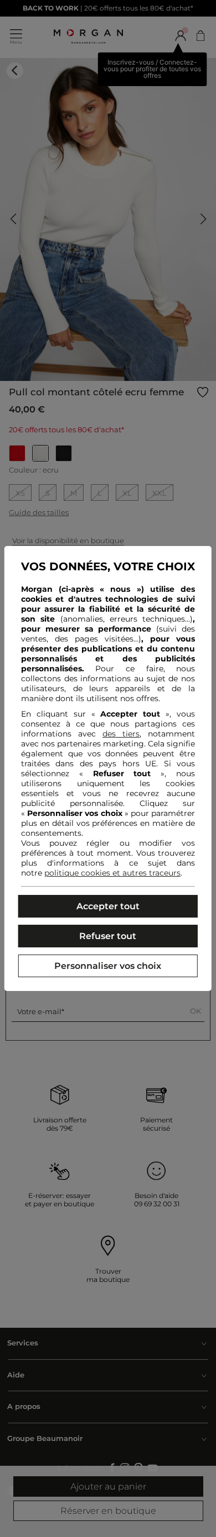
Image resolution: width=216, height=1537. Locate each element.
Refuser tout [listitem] (107, 936)
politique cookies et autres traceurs (112, 873)
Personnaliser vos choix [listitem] (107, 966)
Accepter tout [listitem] (108, 906)
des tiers (121, 734)
